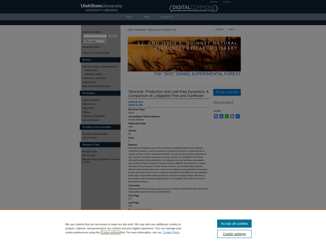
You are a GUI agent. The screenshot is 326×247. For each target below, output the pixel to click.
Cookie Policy (171, 232)
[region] (163, 228)
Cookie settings (110, 232)
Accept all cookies (234, 223)
